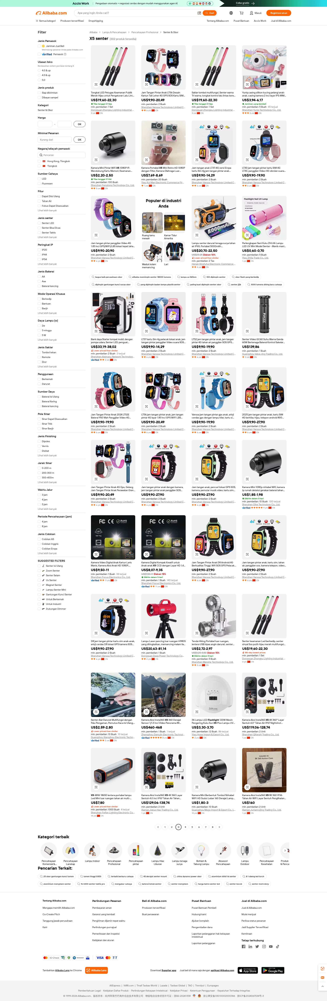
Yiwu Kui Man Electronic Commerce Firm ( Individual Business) (163, 182)
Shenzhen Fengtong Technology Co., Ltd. (112, 185)
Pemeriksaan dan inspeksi (106, 933)
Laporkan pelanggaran (203, 943)
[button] (199, 13)
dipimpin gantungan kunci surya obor (113, 284)
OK (79, 124)
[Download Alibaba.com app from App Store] (248, 970)
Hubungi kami (199, 914)
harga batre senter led (209, 884)
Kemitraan (247, 933)
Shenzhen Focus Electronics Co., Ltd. (110, 577)
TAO (190, 985)
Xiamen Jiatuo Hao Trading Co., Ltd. (159, 809)
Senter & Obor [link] (170, 32)
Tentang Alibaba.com (54, 900)
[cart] (242, 13)
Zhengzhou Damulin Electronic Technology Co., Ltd (163, 734)
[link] (322, 968)
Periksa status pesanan (254, 920)
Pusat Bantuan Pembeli (204, 907)
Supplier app (169, 970)
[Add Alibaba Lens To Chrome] (96, 970)
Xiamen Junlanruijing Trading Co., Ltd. (261, 809)
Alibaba (93, 32)
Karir (45, 927)
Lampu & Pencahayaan (114, 32)
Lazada (163, 985)
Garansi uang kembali (103, 914)
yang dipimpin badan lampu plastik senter (160, 284)
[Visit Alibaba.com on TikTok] (278, 946)
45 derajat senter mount (155, 876)
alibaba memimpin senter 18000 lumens (151, 277)
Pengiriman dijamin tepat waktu (108, 920)
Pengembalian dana (202, 927)
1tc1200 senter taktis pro (93, 884)
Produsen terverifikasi (153, 907)
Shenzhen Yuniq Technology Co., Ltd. (261, 110)
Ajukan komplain (200, 920)
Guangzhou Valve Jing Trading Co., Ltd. (262, 354)
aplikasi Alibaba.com (222, 970)
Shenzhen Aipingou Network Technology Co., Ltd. (113, 356)
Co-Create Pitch (51, 914)
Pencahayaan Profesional (144, 32)
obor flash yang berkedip (247, 277)
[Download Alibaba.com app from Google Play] (272, 970)
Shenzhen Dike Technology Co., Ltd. (261, 504)
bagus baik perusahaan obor (108, 277)
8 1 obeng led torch (255, 876)
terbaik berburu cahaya (122, 876)
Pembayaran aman (102, 907)
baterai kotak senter (151, 884)
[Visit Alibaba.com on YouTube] (271, 946)
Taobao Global (177, 985)
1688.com (128, 985)
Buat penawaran (150, 914)
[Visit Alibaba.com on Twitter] (257, 946)
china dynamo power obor (189, 876)
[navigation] (61, 430)
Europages (213, 985)
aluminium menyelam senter (57, 884)
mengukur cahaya (123, 884)
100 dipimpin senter (215, 277)
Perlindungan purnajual (104, 927)
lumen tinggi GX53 (92, 876)
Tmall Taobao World (147, 985)
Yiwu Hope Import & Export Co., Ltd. (210, 734)
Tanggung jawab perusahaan (58, 920)
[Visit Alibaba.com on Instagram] (264, 946)
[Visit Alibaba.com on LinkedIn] (250, 946)
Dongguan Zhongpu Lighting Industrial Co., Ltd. (113, 110)
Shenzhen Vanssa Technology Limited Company (163, 107)
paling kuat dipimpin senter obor (205, 284)
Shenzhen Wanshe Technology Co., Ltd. (212, 662)
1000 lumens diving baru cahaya (266, 284)
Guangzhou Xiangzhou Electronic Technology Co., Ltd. (113, 737)
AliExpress (115, 985)
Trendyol (199, 985)
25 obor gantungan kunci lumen (58, 876)
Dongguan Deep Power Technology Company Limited (163, 655)
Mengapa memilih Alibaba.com (59, 907)
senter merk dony (260, 884)
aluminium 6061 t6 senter (224, 876)
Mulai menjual (249, 914)
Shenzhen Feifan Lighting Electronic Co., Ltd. (113, 812)
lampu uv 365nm (189, 277)
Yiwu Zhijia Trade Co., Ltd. (255, 257)
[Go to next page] (219, 827)
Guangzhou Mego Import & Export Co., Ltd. (214, 809)
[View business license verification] (194, 996)
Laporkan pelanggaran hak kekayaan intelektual (211, 935)
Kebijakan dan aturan (103, 940)
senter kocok (236, 884)
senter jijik (236, 284)
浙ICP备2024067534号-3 (250, 996)
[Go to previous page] (158, 827)
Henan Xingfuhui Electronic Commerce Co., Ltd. (214, 264)
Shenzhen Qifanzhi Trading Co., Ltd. (260, 734)
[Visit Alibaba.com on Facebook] (244, 946)
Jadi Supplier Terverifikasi (255, 927)
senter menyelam (179, 884)
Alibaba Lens (62, 970)
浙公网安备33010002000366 (219, 996)
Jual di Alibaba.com (252, 907)
